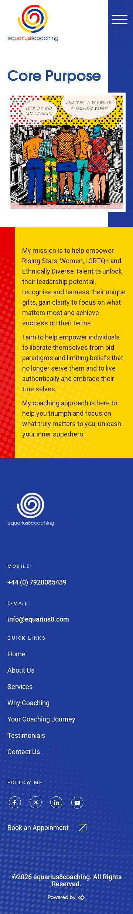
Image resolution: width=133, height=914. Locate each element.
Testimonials (26, 735)
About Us (20, 670)
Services (20, 686)
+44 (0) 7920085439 (36, 582)
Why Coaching (28, 703)
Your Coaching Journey (41, 719)
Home (16, 654)
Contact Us (23, 752)
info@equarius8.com (38, 619)
